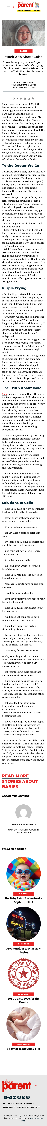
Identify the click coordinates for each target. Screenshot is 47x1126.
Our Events (23, 894)
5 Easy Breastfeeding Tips (23, 1049)
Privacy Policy (25, 1103)
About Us (8, 1103)
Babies (23, 51)
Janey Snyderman (23, 824)
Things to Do (23, 944)
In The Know (23, 994)
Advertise (9, 1107)
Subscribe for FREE (28, 1107)
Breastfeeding (23, 1044)
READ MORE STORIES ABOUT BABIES (20, 781)
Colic (4, 394)
